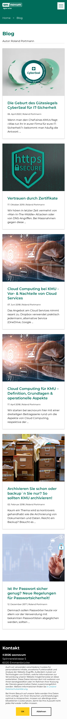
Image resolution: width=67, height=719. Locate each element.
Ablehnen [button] (41, 711)
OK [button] (22, 711)
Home (6, 18)
